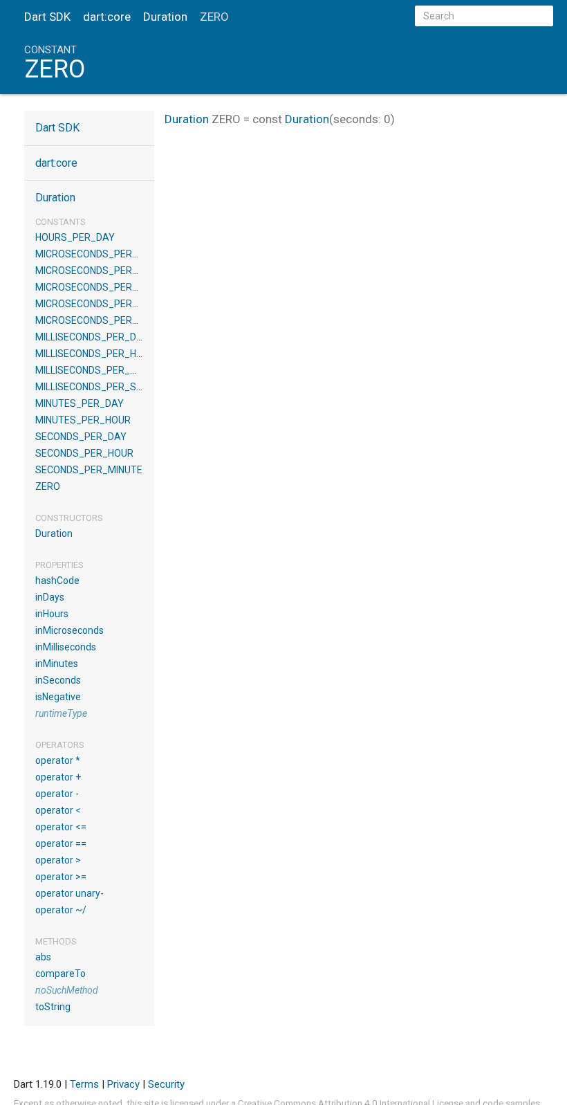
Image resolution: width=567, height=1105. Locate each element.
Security (166, 1084)
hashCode (57, 580)
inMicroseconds (69, 630)
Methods (56, 941)
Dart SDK (47, 17)
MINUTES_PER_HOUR (83, 420)
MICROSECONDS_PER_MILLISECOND (116, 287)
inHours (51, 613)
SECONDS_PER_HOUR (84, 453)
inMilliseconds (65, 646)
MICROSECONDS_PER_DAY (95, 253)
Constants (60, 222)
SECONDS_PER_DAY (81, 436)
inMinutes (56, 663)
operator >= (60, 876)
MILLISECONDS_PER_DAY (92, 337)
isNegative (58, 696)
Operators (59, 745)
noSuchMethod (66, 990)
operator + (58, 777)
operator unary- (69, 893)
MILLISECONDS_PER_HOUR (95, 353)
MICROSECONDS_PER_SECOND (105, 320)
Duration (165, 17)
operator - (57, 793)
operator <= (60, 826)
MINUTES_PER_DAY (79, 403)
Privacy (123, 1084)
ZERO (47, 486)
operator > (58, 860)
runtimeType (61, 713)
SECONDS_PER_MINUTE (88, 469)
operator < (58, 810)
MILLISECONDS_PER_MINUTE (100, 370)
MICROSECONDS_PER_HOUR (99, 270)
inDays (49, 597)
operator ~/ (60, 909)
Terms (84, 1084)
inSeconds (58, 680)
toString (53, 1006)
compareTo (60, 973)
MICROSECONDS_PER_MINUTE (103, 303)
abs (43, 956)
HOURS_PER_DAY (75, 237)
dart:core (107, 17)
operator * (57, 760)
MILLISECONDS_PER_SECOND (101, 386)
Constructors (69, 518)
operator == (60, 843)
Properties (59, 565)
